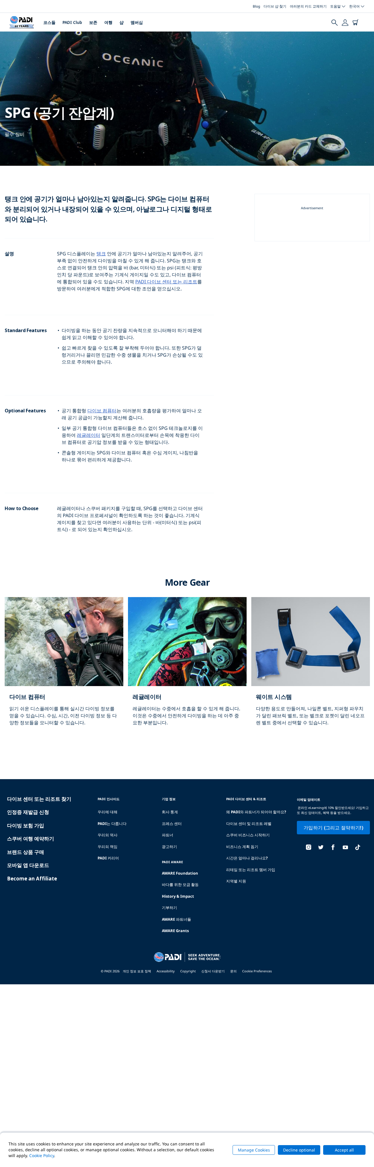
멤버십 (137, 22)
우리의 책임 (107, 846)
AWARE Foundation (180, 873)
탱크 (101, 253)
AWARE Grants (175, 930)
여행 (108, 22)
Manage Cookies (254, 1150)
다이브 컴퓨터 (102, 410)
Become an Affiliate (32, 878)
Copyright (188, 971)
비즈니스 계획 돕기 (242, 846)
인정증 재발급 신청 (28, 812)
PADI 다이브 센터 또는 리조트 (166, 281)
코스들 (49, 22)
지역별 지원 (236, 881)
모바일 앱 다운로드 (28, 865)
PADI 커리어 (108, 858)
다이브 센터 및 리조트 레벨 (248, 823)
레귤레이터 (88, 435)
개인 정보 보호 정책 (137, 971)
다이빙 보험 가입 (25, 825)
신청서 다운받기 (213, 971)
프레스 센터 (172, 823)
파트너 (167, 835)
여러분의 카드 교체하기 (308, 6)
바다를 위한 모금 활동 (180, 884)
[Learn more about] (64, 667)
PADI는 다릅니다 (112, 823)
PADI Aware (172, 862)
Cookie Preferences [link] (257, 971)
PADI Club (72, 22)
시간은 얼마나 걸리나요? (247, 858)
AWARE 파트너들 (176, 919)
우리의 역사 (107, 835)
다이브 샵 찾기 (275, 6)
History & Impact (178, 896)
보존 (93, 22)
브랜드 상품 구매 (25, 852)
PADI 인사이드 (109, 799)
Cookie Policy (41, 1155)
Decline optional (299, 1150)
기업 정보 (169, 799)
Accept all (344, 1150)
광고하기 (169, 846)
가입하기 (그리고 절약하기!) (333, 827)
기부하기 (169, 907)
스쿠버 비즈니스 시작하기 (248, 835)
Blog (256, 6)
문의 (233, 971)
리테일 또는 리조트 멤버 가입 (250, 869)
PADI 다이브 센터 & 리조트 (246, 799)
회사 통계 (170, 811)
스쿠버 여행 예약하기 (30, 838)
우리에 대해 (107, 811)
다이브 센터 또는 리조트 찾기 (39, 799)
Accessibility (166, 971)
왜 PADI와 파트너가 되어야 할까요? (256, 811)
